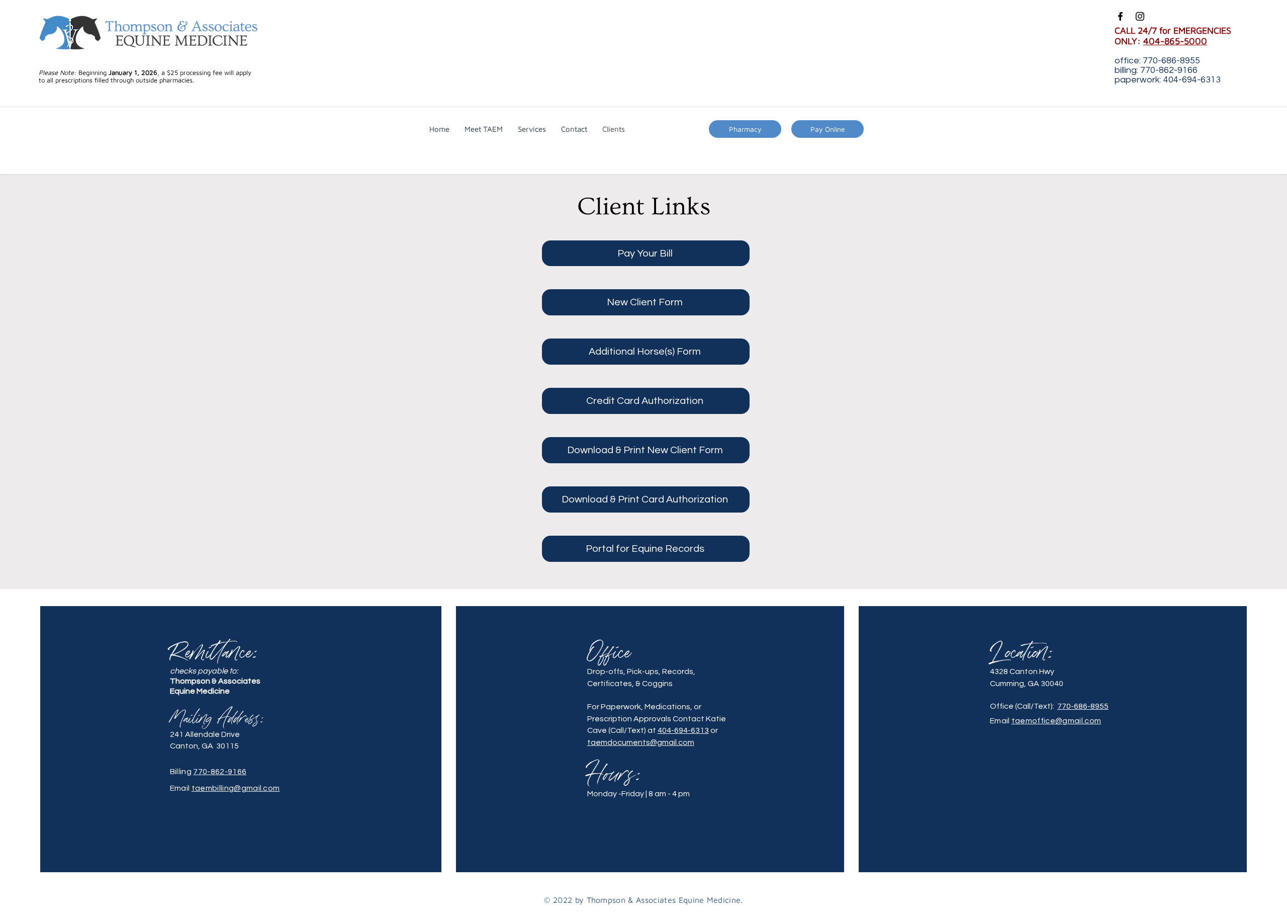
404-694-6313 (683, 730)
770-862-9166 (219, 772)
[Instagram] (1140, 16)
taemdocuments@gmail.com (640, 742)
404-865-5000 (1175, 41)
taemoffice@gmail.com (1056, 721)
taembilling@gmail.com (236, 788)
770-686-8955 (1083, 706)
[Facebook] (1120, 16)
